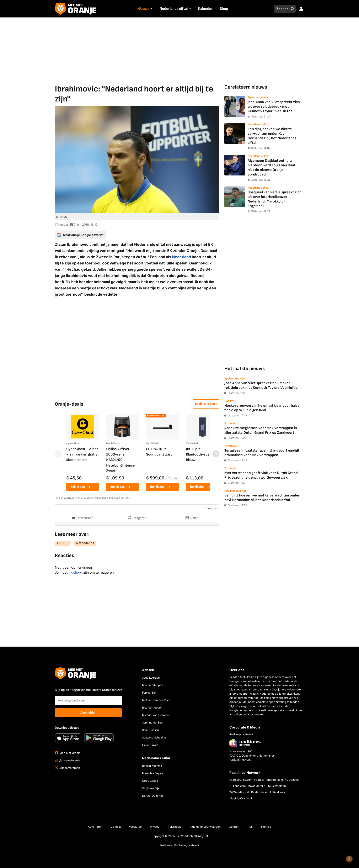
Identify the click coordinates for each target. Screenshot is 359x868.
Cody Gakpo (150, 780)
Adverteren (95, 826)
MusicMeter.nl (277, 786)
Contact (116, 826)
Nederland (181, 257)
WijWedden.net (239, 792)
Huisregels (174, 826)
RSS (250, 826)
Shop (224, 8)
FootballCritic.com (240, 779)
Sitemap (266, 826)
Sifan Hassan (150, 730)
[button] (151, 8)
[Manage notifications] (349, 859)
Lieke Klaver (150, 745)
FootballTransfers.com (268, 779)
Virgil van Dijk (150, 788)
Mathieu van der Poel (156, 700)
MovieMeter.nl (257, 786)
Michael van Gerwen (155, 715)
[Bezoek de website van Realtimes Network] (245, 743)
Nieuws (143, 8)
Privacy (154, 826)
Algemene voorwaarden (205, 826)
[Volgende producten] (215, 453)
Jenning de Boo (152, 722)
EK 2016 (63, 543)
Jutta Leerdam (151, 677)
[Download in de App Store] (68, 737)
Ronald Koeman (152, 765)
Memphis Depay (152, 773)
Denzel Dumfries (153, 795)
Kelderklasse (259, 792)
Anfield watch (278, 792)
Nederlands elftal (174, 8)
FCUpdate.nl (293, 779)
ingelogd (75, 572)
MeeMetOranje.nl (240, 798)
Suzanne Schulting (154, 737)
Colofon (234, 826)
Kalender (205, 8)
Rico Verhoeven (152, 707)
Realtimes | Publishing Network (179, 845)
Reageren (139, 518)
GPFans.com (237, 786)
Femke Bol (149, 692)
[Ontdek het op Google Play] (99, 737)
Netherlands (85, 543)
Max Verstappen (152, 685)
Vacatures (135, 826)
